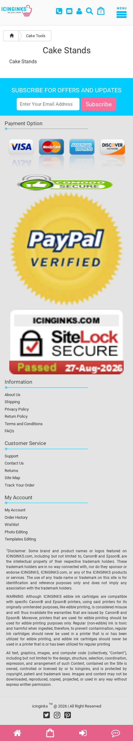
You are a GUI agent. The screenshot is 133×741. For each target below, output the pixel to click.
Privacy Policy (17, 409)
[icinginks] (16, 10)
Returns (11, 470)
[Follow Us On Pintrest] (67, 715)
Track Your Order (19, 485)
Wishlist (12, 524)
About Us (12, 394)
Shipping (12, 401)
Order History (16, 517)
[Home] (11, 36)
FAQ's (9, 431)
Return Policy (16, 416)
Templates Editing (20, 539)
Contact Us (14, 463)
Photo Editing (16, 532)
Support (11, 456)
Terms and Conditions (24, 423)
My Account (15, 510)
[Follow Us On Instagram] (57, 715)
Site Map (12, 477)
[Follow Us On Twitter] (46, 715)
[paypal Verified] (66, 249)
